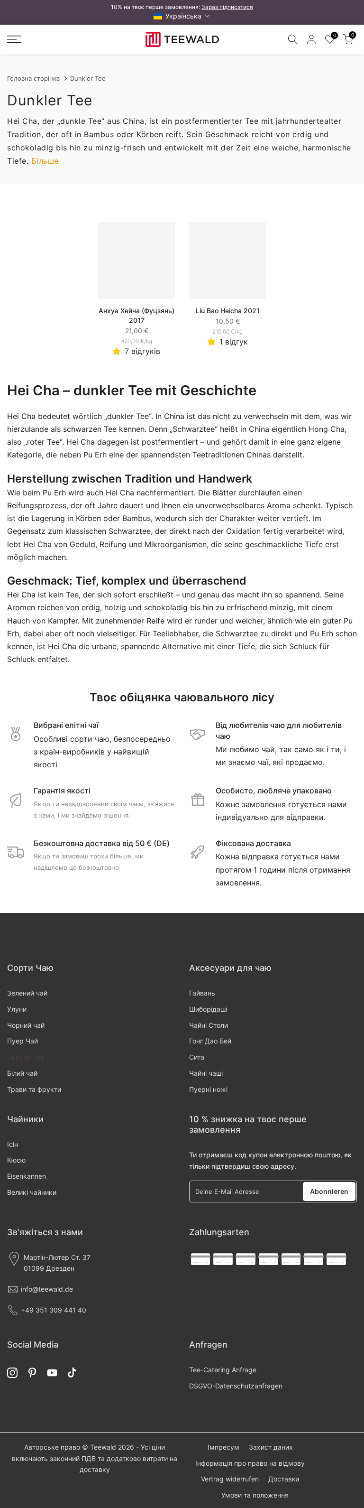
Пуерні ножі (208, 1089)
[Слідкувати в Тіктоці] (72, 1372)
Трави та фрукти (34, 1089)
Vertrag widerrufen (230, 1479)
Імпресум (223, 1447)
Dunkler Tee (25, 1057)
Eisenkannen (26, 1176)
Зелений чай (27, 993)
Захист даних (271, 1447)
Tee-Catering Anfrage (222, 1370)
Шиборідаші (208, 1009)
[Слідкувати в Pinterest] (32, 1372)
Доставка (284, 1479)
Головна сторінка (33, 78)
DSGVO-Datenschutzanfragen (235, 1386)
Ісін (12, 1144)
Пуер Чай (22, 1041)
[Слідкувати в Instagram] (12, 1372)
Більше (45, 161)
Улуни (17, 1009)
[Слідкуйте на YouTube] (52, 1372)
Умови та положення (255, 1495)
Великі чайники (31, 1192)
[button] (182, 16)
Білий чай (22, 1073)
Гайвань (202, 993)
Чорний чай (26, 1025)
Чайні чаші (206, 1073)
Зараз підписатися (227, 6)
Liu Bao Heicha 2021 (228, 311)
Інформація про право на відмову (250, 1463)
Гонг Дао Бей (210, 1041)
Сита (196, 1057)
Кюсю (16, 1160)
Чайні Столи (208, 1025)
